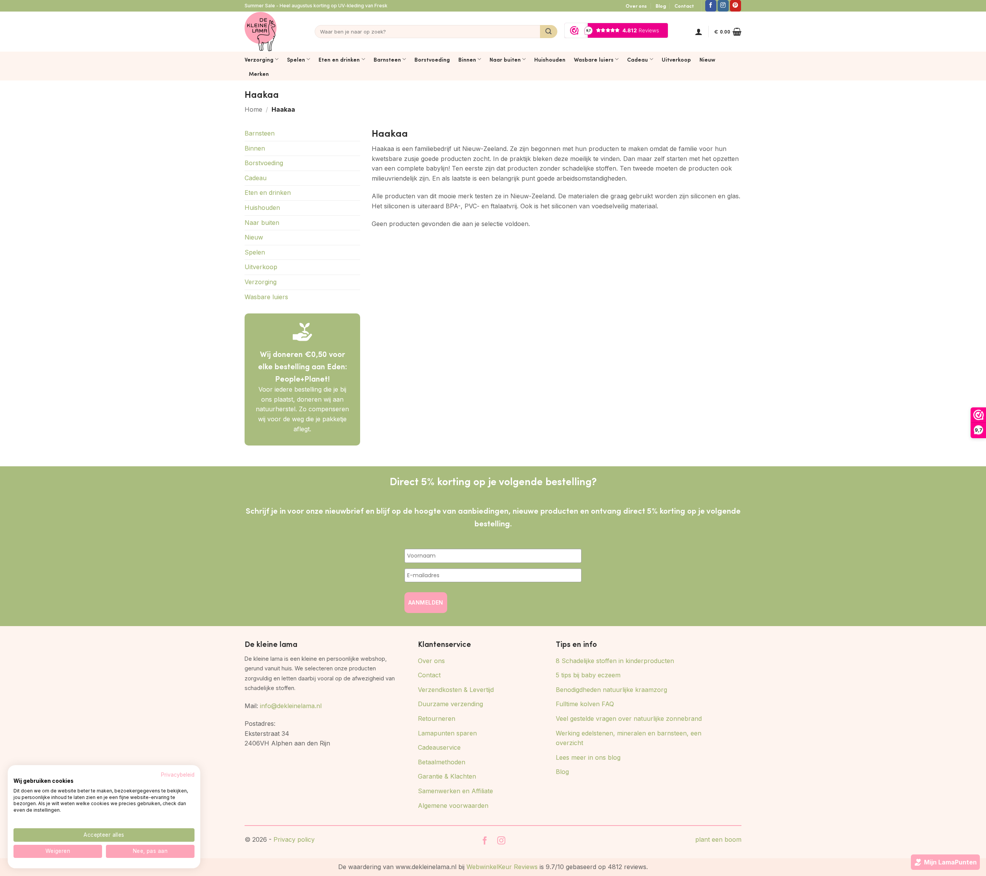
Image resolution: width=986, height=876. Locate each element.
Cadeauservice (439, 747)
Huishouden (549, 59)
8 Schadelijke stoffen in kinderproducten (615, 661)
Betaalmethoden (441, 762)
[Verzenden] (548, 31)
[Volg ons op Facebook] (710, 6)
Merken (259, 73)
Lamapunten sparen (447, 733)
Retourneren (436, 718)
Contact (684, 5)
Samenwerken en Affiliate (455, 791)
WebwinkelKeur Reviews (502, 867)
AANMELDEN (425, 602)
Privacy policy (294, 839)
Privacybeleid (178, 775)
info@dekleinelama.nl (291, 706)
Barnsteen (387, 59)
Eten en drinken (339, 59)
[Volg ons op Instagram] (723, 6)
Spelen (296, 59)
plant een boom (718, 839)
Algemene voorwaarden (453, 805)
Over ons (636, 5)
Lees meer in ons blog (588, 757)
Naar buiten (505, 59)
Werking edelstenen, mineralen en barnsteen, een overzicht (628, 738)
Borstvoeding (432, 59)
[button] (699, 31)
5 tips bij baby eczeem (588, 675)
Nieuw (707, 59)
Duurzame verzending (450, 704)
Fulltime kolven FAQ (585, 704)
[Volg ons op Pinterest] (735, 6)
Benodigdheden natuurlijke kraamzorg (611, 689)
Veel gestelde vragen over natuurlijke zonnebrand (629, 718)
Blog (661, 5)
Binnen (467, 59)
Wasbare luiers (594, 59)
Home (253, 109)
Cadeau (637, 59)
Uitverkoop (676, 59)
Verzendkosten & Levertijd (456, 689)
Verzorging (259, 59)
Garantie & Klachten (447, 776)
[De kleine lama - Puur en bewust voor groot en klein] (261, 31)
